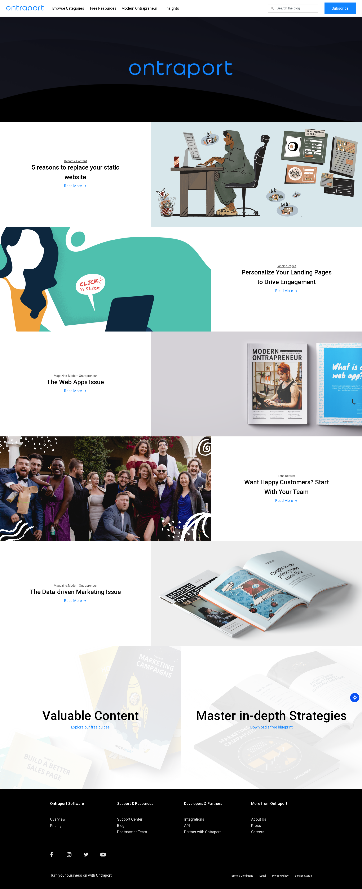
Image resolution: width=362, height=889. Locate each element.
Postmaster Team (132, 832)
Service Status (303, 875)
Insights (172, 8)
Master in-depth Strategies (271, 715)
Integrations (194, 819)
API (187, 825)
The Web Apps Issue (75, 382)
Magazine (60, 375)
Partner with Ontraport (202, 832)
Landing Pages (286, 266)
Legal (263, 875)
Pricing (56, 825)
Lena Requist (286, 476)
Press (256, 825)
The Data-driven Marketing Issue (75, 591)
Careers (257, 832)
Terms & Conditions (241, 875)
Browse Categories (68, 8)
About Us (258, 819)
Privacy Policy (280, 875)
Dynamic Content (75, 161)
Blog (120, 825)
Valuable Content (90, 715)
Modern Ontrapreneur (139, 8)
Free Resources (103, 8)
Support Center (129, 819)
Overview (58, 819)
